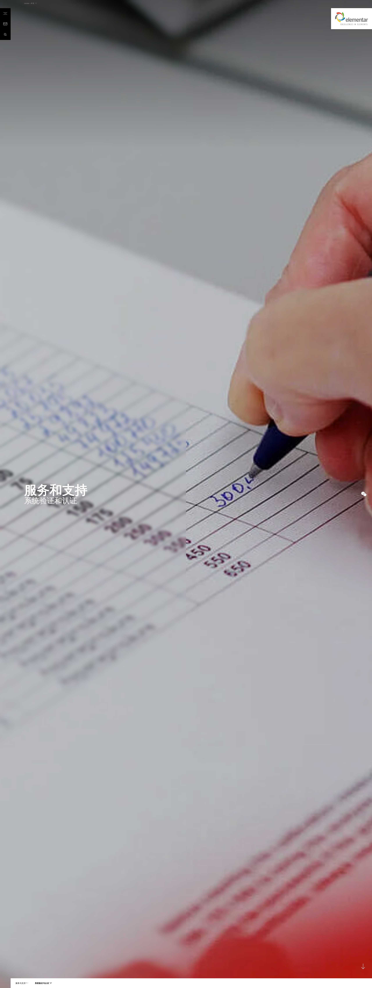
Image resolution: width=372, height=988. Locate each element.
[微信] (364, 494)
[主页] (351, 18)
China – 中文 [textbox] (29, 3)
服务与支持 (21, 983)
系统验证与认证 (42, 983)
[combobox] (30, 3)
